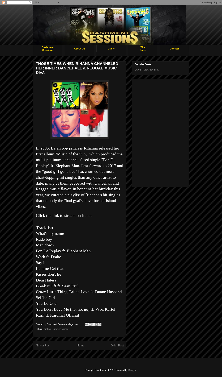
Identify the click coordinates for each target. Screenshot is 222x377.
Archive (47, 329)
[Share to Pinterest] (99, 324)
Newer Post (43, 345)
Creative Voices (61, 329)
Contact (174, 48)
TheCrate (143, 48)
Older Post (117, 345)
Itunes (87, 215)
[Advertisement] (160, 132)
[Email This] (86, 324)
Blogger (132, 370)
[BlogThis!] (90, 324)
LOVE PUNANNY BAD (147, 69)
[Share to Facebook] (96, 324)
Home (80, 345)
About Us (79, 48)
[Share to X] (93, 324)
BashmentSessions (48, 48)
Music (111, 48)
